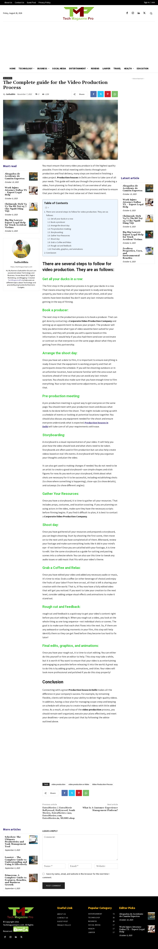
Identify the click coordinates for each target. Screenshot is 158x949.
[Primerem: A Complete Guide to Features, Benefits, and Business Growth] (33, 878)
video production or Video (78, 784)
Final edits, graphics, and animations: (67, 249)
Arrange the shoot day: (60, 225)
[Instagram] (133, 13)
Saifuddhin (10, 94)
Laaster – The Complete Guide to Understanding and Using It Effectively (16, 861)
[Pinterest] (108, 94)
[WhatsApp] (115, 94)
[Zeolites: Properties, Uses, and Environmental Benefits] (149, 251)
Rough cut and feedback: (61, 245)
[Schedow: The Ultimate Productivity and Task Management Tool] (33, 839)
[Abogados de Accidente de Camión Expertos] (33, 176)
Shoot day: (55, 239)
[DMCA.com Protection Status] (21, 931)
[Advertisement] (79, 43)
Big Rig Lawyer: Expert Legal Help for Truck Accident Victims (15, 224)
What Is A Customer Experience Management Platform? (100, 809)
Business (8, 78)
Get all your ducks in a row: (62, 218)
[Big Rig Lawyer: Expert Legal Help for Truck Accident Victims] (33, 223)
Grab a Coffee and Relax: (61, 242)
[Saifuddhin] (21, 249)
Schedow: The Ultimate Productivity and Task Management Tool (15, 842)
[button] (151, 13)
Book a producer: (58, 222)
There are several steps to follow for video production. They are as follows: (77, 213)
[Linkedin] (139, 13)
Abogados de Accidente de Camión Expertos (15, 176)
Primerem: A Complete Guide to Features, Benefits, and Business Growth (16, 880)
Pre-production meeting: (61, 229)
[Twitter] (144, 13)
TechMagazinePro (15, 280)
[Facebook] (127, 13)
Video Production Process (102, 784)
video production (58, 784)
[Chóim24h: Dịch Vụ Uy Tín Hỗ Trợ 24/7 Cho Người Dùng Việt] (33, 206)
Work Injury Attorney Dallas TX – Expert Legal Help (16, 191)
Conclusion (51, 252)
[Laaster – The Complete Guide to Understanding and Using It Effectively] (33, 860)
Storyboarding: (57, 232)
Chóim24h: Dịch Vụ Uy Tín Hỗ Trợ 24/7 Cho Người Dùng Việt (16, 208)
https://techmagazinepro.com (21, 267)
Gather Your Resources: (60, 235)
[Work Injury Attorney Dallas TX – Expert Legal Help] (33, 190)
